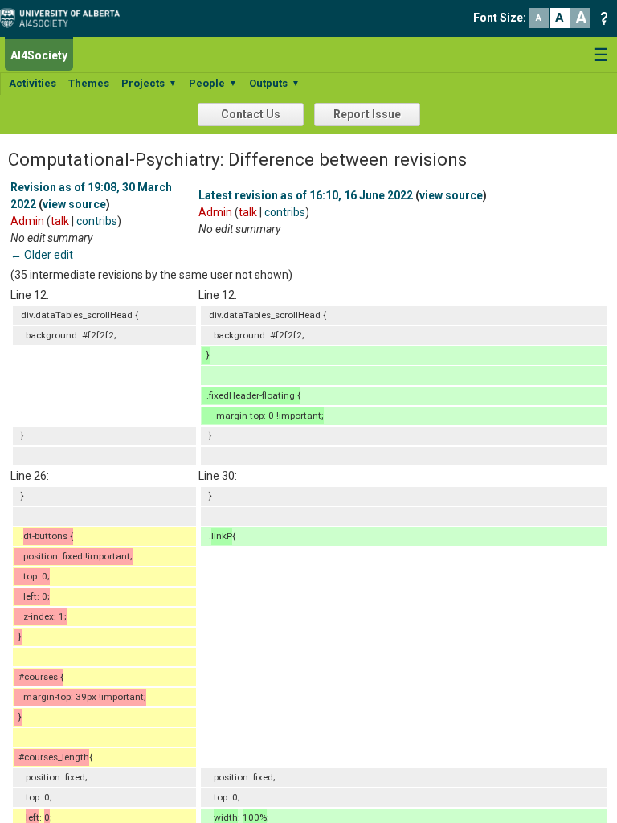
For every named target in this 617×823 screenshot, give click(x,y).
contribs (96, 221)
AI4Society (38, 55)
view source (74, 204)
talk (60, 221)
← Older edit (41, 254)
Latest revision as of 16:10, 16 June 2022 (305, 195)
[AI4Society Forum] (64, 16)
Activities (32, 83)
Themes (88, 83)
